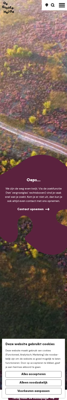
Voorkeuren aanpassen (33, 391)
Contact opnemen (30, 209)
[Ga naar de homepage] (8, 8)
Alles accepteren (33, 374)
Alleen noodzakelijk (33, 382)
